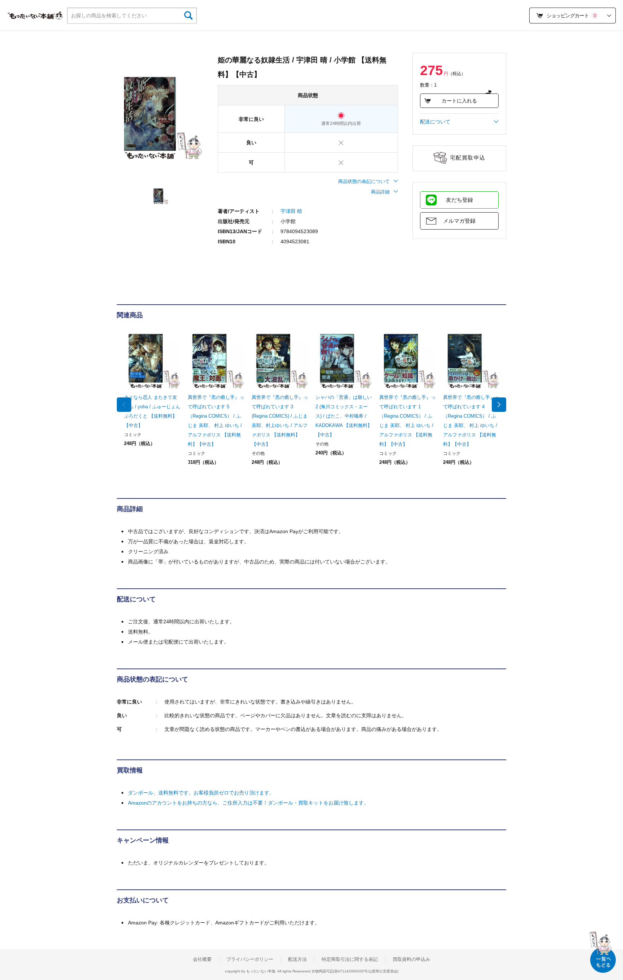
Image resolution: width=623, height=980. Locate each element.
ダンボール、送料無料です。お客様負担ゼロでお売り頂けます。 (201, 793)
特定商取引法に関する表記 (350, 959)
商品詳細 (380, 192)
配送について (435, 122)
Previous (124, 404)
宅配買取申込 (468, 157)
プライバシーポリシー (249, 959)
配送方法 (297, 959)
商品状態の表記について (364, 181)
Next (499, 404)
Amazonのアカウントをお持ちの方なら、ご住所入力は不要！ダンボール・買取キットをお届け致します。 (248, 803)
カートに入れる (459, 101)
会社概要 (202, 959)
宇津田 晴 (291, 211)
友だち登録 (459, 200)
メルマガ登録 (459, 221)
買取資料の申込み (411, 959)
